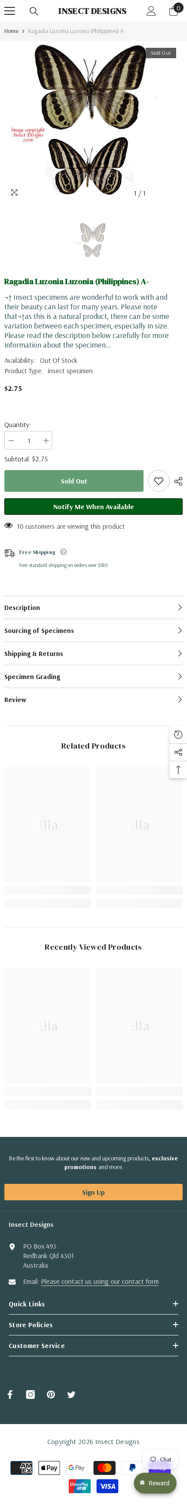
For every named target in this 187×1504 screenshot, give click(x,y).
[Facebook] (10, 1394)
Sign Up (93, 1192)
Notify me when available (93, 506)
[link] (47, 890)
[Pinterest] (51, 1394)
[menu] (9, 11)
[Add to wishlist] (159, 481)
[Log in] (151, 11)
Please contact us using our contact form (100, 1281)
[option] (93, 121)
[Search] (34, 11)
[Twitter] (71, 1394)
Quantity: (17, 424)
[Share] (176, 481)
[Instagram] (30, 1394)
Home (11, 31)
